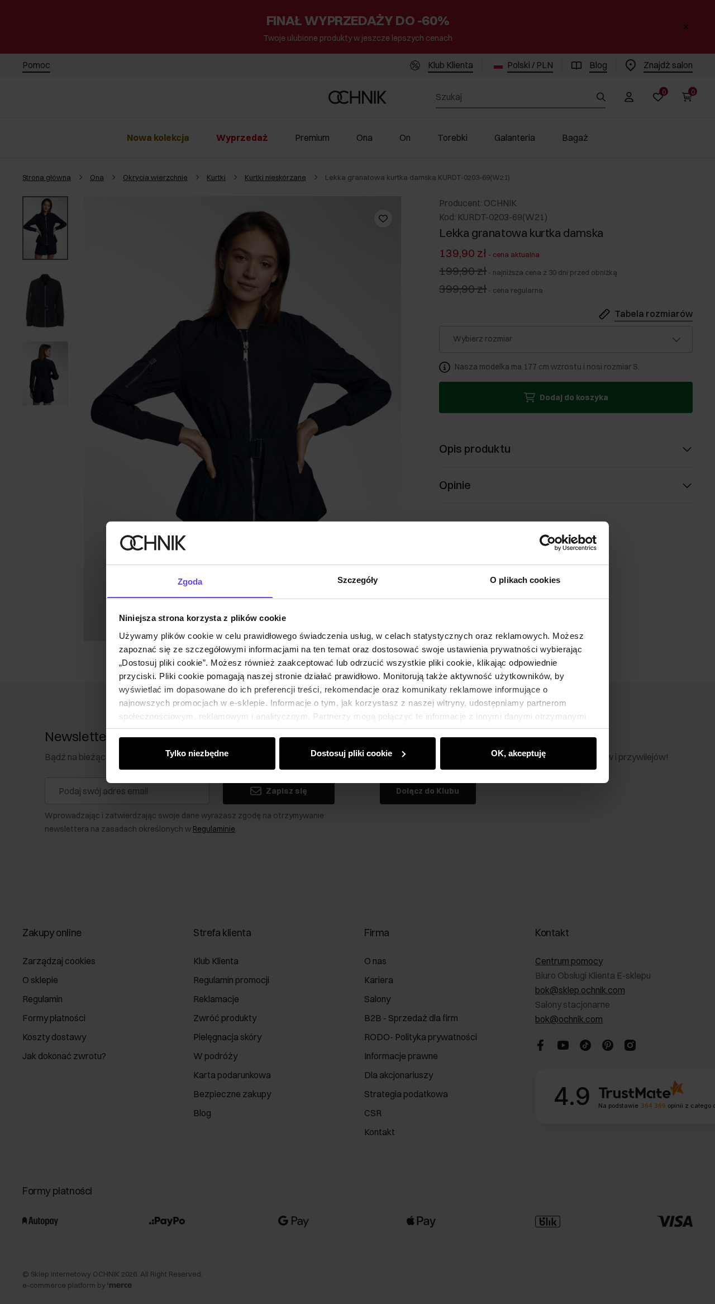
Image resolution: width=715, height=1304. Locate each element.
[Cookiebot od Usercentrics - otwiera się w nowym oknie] (548, 542)
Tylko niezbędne (196, 753)
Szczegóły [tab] (357, 579)
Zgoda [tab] (190, 581)
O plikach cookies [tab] (525, 579)
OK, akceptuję (518, 753)
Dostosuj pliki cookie (351, 753)
